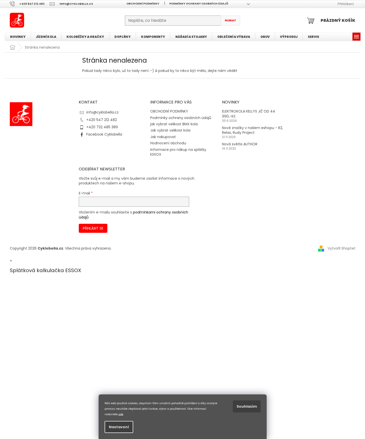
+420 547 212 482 (101, 119)
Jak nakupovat (163, 136)
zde (120, 414)
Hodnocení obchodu (168, 143)
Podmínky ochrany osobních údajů (198, 4)
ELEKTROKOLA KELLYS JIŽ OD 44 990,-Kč (248, 114)
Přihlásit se (93, 228)
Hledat (230, 20)
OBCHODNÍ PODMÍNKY (142, 4)
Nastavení (119, 426)
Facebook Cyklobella (104, 134)
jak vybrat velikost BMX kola (174, 124)
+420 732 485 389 (102, 127)
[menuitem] (18, 37)
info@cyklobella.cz (102, 112)
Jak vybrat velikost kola (170, 130)
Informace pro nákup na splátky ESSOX (178, 152)
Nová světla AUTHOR (239, 144)
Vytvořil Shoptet (341, 248)
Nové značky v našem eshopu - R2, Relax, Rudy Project (252, 130)
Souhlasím (247, 406)
